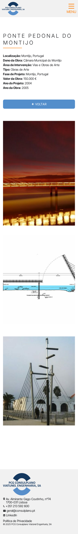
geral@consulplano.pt (21, 510)
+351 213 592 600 (17, 506)
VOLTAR (40, 104)
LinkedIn (11, 515)
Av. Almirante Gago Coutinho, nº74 (28, 499)
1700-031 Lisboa (15, 502)
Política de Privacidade (17, 521)
